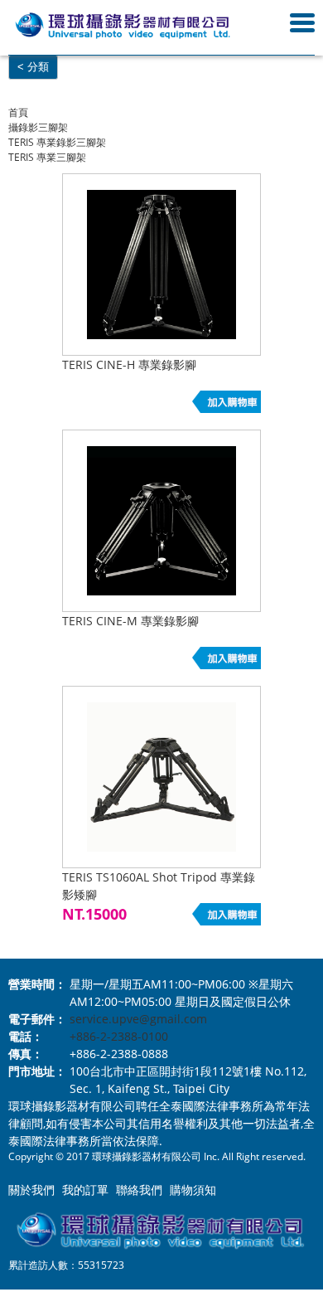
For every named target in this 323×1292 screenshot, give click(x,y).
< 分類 (33, 67)
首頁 (18, 112)
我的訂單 (85, 1189)
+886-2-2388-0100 (119, 1036)
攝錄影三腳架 (38, 127)
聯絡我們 (139, 1189)
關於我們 (31, 1189)
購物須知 (193, 1189)
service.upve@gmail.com (138, 1019)
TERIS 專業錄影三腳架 (57, 142)
